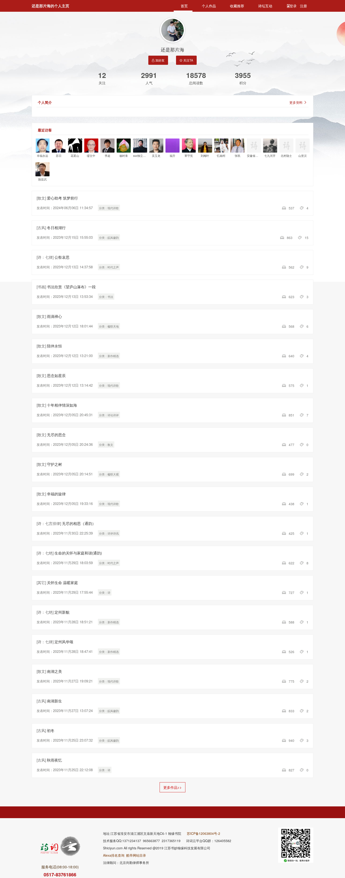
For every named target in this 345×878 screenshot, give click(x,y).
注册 (303, 5)
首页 (184, 5)
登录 (294, 5)
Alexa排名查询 (113, 855)
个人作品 (209, 5)
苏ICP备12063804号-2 (203, 833)
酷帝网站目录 (136, 855)
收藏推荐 (237, 5)
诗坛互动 (265, 5)
